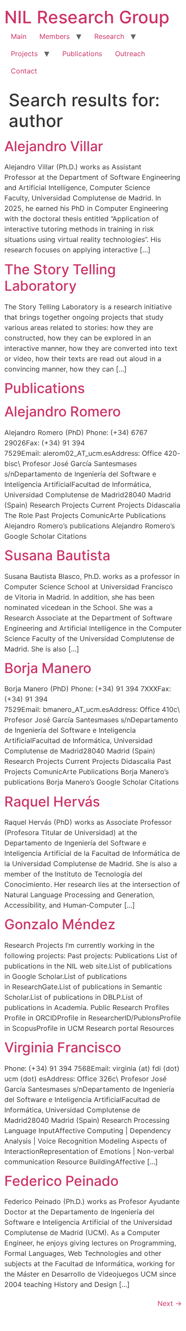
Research (109, 36)
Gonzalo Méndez (59, 924)
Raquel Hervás (52, 801)
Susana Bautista (57, 555)
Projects (24, 53)
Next (169, 1303)
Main (18, 36)
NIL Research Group (87, 17)
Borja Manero (47, 668)
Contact (24, 71)
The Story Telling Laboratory (60, 277)
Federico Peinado (61, 1180)
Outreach (130, 53)
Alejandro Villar (53, 146)
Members (54, 36)
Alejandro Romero (62, 411)
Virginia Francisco (62, 1047)
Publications (82, 53)
